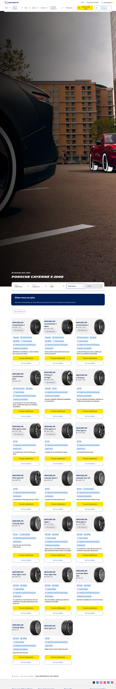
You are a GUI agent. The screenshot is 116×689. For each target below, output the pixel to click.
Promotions (69, 8)
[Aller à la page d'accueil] (11, 2)
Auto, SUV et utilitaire (26, 676)
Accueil (16, 676)
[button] (28, 286)
